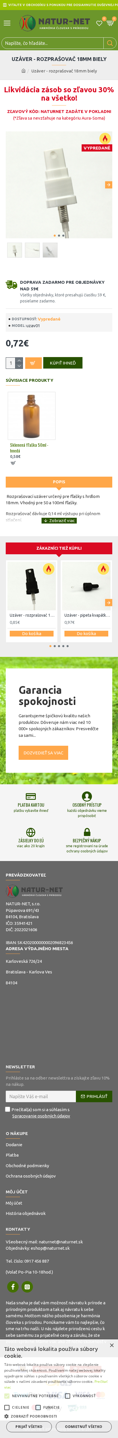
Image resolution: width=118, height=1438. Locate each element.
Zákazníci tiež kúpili (59, 548)
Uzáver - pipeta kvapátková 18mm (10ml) (87, 615)
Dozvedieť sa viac (43, 752)
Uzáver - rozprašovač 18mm (33, 615)
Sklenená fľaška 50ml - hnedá (29, 447)
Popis (59, 482)
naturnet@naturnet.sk (61, 1241)
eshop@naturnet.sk (50, 1248)
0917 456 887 (36, 1261)
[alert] (59, 1388)
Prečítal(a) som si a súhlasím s (40, 1113)
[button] (9, 185)
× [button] (111, 1345)
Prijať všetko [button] (28, 1426)
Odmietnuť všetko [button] (83, 1426)
